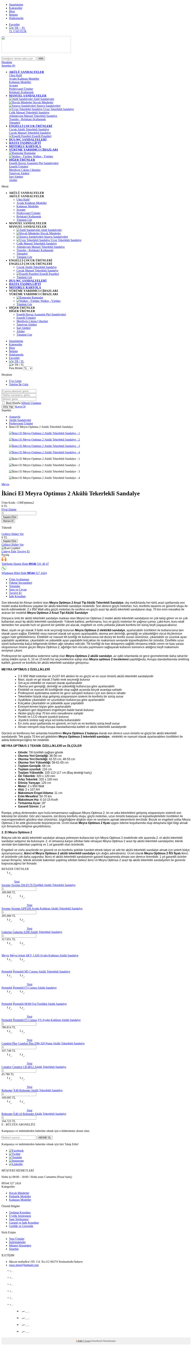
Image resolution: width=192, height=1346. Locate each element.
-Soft (79, 1341)
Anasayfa (14, 416)
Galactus (7, 932)
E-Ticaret (86, 1341)
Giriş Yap (8, 406)
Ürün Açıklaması (19, 579)
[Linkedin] (16, 1164)
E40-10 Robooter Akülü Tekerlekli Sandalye (39, 1113)
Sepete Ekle (9, 517)
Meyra (5, 484)
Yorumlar (14, 586)
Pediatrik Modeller (20, 1196)
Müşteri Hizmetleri (20, 1245)
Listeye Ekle (9, 551)
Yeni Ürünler (16, 1238)
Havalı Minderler (42, 102)
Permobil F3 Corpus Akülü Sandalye (35, 987)
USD (16, 31)
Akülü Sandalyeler (20, 420)
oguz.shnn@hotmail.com (24, 1265)
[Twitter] (14, 1154)
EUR (23, 31)
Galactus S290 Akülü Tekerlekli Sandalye (37, 932)
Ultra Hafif (15, 75)
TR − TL (19, 27)
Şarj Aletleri (16, 176)
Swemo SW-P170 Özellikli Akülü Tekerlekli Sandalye (43, 885)
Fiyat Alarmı (9, 509)
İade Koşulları (17, 596)
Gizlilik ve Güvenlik (21, 1226)
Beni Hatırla (13, 403)
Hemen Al (8, 521)
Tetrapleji (14, 122)
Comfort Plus (9, 1043)
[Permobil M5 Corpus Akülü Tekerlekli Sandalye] (14, 968)
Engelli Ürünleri (18, 166)
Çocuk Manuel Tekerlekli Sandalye (30, 132)
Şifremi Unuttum (31, 403)
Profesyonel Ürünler (21, 88)
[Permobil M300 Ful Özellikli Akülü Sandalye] (14, 1000)
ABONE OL (44, 1137)
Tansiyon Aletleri (19, 173)
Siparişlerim (16, 4)
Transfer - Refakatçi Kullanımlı (27, 119)
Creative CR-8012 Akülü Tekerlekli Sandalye (39, 1066)
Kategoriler (15, 8)
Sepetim (14, 1248)
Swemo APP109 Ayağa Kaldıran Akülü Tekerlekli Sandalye (46, 908)
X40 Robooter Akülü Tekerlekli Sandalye (38, 1090)
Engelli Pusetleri (41, 136)
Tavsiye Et (23, 551)
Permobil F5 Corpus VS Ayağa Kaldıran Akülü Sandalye (47, 1020)
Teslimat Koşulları (20, 1212)
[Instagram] (16, 1160)
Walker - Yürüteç (42, 156)
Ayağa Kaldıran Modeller (24, 78)
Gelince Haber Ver (13, 534)
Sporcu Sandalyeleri (48, 105)
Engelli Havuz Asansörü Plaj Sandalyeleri (33, 163)
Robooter (7, 1090)
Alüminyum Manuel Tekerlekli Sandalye (33, 115)
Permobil (7, 971)
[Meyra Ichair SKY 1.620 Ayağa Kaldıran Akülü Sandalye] (14, 952)
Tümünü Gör (24, 219)
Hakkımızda (16, 18)
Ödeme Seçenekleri (20, 582)
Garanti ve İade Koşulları (24, 1222)
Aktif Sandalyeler (43, 99)
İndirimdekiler (17, 1242)
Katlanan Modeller (20, 82)
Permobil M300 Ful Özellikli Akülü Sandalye (40, 1003)
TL (11, 31)
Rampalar (29, 153)
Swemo (6, 885)
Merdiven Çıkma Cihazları (24, 170)
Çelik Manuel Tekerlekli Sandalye (29, 112)
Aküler (13, 180)
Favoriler (14, 24)
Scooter (13, 85)
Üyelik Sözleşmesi (20, 1215)
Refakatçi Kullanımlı (21, 92)
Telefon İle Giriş (18, 384)
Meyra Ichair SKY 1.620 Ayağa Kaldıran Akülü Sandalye (44, 955)
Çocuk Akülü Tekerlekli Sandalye (29, 129)
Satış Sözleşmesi (18, 1219)
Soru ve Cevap (18, 589)
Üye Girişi (15, 381)
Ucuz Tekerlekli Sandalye (58, 109)
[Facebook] (16, 1150)
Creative (6, 1066)
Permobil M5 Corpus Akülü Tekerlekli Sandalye (41, 971)
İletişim (13, 14)
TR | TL (19, 361)
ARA (41, 58)
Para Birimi (15, 368)
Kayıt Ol (20, 406)
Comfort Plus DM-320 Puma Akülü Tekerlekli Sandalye (51, 1043)
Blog (12, 11)
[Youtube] (15, 1157)
